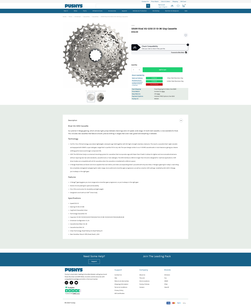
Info (157, 94)
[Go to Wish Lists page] (178, 5)
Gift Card (183, 1)
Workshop (156, 11)
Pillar (166, 284)
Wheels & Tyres (97, 11)
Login (159, 7)
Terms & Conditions (121, 287)
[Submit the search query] (148, 6)
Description (72, 120)
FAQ (116, 278)
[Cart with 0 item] (183, 5)
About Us (142, 275)
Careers (141, 287)
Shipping (175, 1)
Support (94, 261)
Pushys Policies (144, 284)
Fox (165, 278)
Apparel (124, 11)
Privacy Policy (119, 290)
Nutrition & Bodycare (172, 11)
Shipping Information (121, 284)
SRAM (133, 25)
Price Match (155, 1)
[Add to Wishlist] (185, 35)
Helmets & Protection (140, 11)
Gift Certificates (120, 293)
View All (166, 287)
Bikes (75, 11)
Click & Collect (165, 1)
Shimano (167, 275)
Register (165, 7)
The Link (142, 278)
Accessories (112, 11)
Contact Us (145, 1)
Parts (85, 11)
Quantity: (134, 65)
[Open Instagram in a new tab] (66, 282)
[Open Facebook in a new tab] (71, 282)
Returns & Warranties (122, 281)
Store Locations (144, 281)
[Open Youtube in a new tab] (76, 282)
